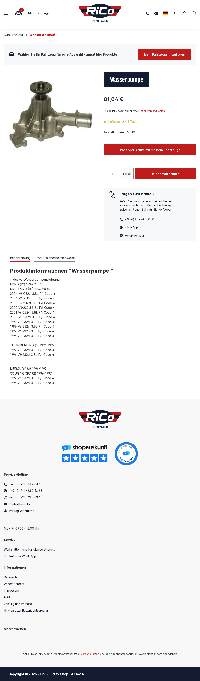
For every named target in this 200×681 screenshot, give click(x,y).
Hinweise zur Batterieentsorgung (26, 610)
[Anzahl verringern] (108, 173)
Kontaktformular (135, 235)
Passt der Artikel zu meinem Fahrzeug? (150, 150)
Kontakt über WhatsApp (20, 556)
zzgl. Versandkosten (153, 110)
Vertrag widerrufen (21, 511)
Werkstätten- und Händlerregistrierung (29, 549)
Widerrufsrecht (14, 584)
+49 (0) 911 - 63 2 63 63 (25, 484)
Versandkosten (90, 653)
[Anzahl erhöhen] (117, 173)
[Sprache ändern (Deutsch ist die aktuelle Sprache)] (166, 13)
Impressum (11, 590)
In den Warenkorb (165, 174)
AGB (7, 597)
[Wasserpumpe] (50, 114)
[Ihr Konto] (184, 13)
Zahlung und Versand (18, 604)
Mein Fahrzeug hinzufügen (164, 54)
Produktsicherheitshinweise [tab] (54, 258)
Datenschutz (12, 577)
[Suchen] (175, 13)
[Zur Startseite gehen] (100, 13)
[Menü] (7, 13)
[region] (50, 114)
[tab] (20, 258)
